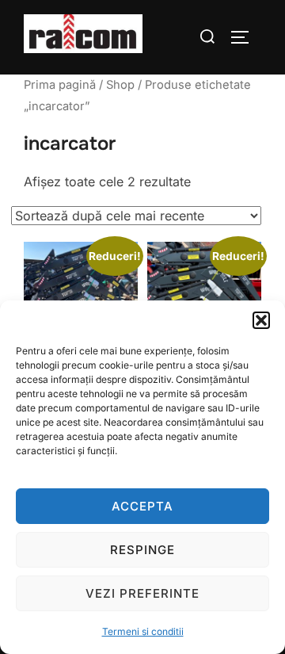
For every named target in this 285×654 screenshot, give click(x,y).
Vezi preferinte (143, 593)
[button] (261, 320)
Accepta (142, 506)
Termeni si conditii (143, 631)
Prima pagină (60, 85)
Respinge (142, 549)
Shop (120, 85)
